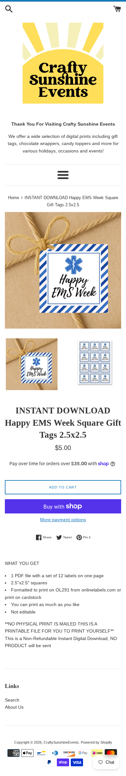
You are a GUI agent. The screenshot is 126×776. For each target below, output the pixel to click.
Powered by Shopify (96, 742)
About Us (14, 707)
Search (12, 700)
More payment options (63, 519)
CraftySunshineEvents (61, 742)
